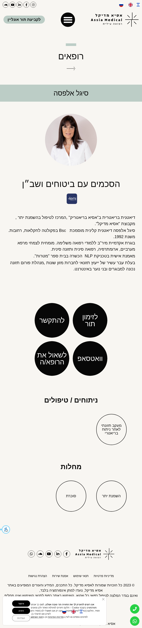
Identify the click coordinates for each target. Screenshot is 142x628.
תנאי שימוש (80, 576)
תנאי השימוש (37, 617)
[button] (5, 529)
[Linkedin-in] (19, 5)
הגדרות (21, 618)
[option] (129, 5)
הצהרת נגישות (37, 576)
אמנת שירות (60, 576)
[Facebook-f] (26, 5)
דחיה (21, 610)
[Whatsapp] (31, 553)
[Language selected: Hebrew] (128, 4)
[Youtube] (12, 5)
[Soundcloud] (5, 5)
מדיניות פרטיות (104, 576)
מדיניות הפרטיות (55, 617)
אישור (21, 603)
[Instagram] (33, 5)
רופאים (71, 56)
